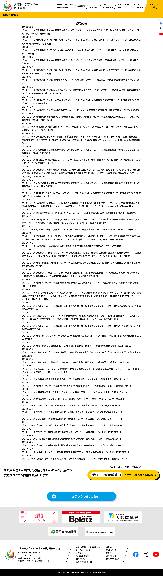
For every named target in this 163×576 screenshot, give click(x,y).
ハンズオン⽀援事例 (83, 556)
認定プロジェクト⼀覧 (84, 562)
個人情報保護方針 (113, 559)
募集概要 (79, 553)
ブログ (108, 553)
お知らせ (109, 547)
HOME (5, 14)
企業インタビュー (82, 559)
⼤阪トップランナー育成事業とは (88, 547)
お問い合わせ (111, 556)
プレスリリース (111, 550)
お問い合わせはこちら (85, 496)
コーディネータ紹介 (83, 550)
